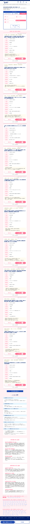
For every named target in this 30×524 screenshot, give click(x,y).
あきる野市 (20, 504)
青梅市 (5, 503)
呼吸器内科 (9, 510)
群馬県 (12, 497)
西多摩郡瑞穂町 (25, 504)
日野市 (18, 503)
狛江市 (3, 504)
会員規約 (5, 517)
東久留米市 (10, 504)
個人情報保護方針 (10, 517)
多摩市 (14, 504)
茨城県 (8, 497)
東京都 (17, 497)
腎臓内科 (16, 510)
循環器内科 (11, 510)
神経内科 (21, 510)
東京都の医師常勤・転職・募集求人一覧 (15, 4)
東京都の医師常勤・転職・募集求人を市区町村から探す (14, 499)
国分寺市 (22, 503)
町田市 (12, 503)
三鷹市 (3, 503)
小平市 (16, 503)
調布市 (10, 503)
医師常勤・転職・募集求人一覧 (9, 4)
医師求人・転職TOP (5, 4)
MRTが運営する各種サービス (22, 517)
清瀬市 (7, 504)
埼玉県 (13, 497)
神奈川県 (19, 497)
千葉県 (15, 497)
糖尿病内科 (14, 510)
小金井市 (14, 503)
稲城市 (16, 504)
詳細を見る (9, 58)
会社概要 (2, 517)
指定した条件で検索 (15, 26)
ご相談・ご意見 (15, 517)
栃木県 (10, 497)
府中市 (7, 503)
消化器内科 (6, 510)
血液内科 (18, 510)
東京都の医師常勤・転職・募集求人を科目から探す (13, 509)
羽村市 (18, 504)
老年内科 (23, 510)
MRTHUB (28, 517)
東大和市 (5, 504)
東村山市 (20, 503)
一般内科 (4, 510)
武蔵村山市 (12, 504)
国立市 (24, 503)
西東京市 (23, 504)
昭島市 (9, 503)
